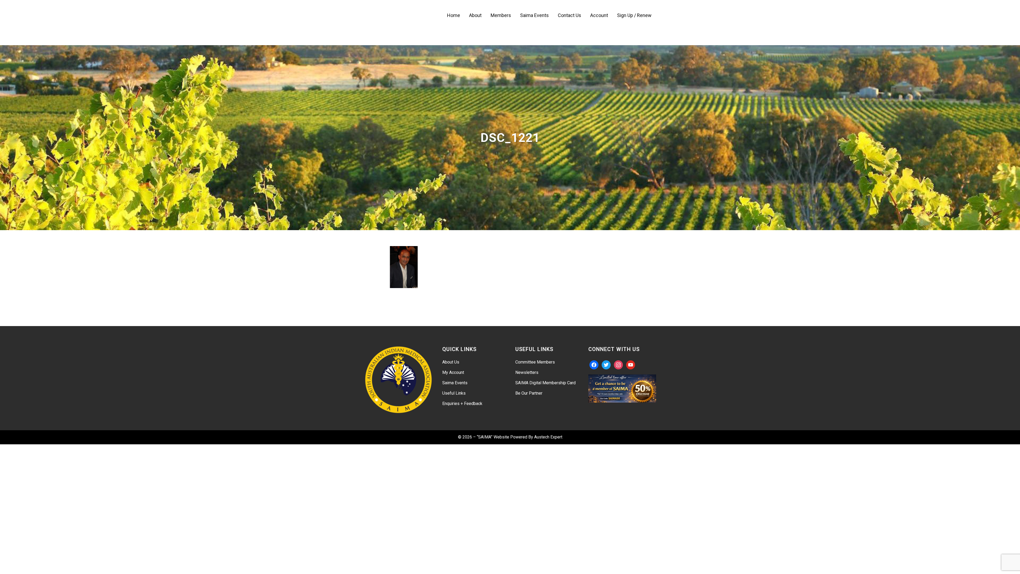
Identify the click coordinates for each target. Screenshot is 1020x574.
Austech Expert (548, 437)
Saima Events (455, 382)
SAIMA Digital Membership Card (545, 382)
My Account (453, 372)
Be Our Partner (528, 393)
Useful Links (454, 393)
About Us (450, 362)
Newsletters (526, 372)
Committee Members (535, 362)
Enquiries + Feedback (462, 403)
